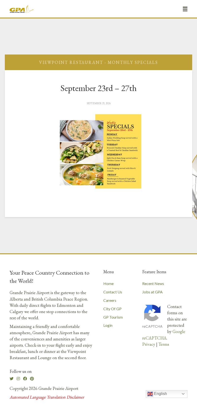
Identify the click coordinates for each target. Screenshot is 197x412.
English (160, 394)
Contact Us (112, 292)
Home (108, 283)
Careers (109, 300)
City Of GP (112, 308)
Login (107, 325)
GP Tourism (113, 317)
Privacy (148, 344)
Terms (163, 344)
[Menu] (185, 8)
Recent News (153, 283)
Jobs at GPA (152, 292)
